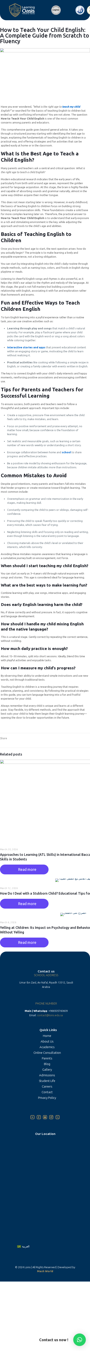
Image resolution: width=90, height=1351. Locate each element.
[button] (79, 1339)
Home (47, 1035)
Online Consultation (47, 1052)
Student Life (47, 1081)
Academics (47, 1047)
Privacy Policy (47, 1097)
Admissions (47, 1075)
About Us (47, 1041)
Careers (47, 1086)
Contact (47, 1092)
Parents (47, 1058)
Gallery (47, 1069)
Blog (47, 1064)
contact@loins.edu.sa (50, 1015)
